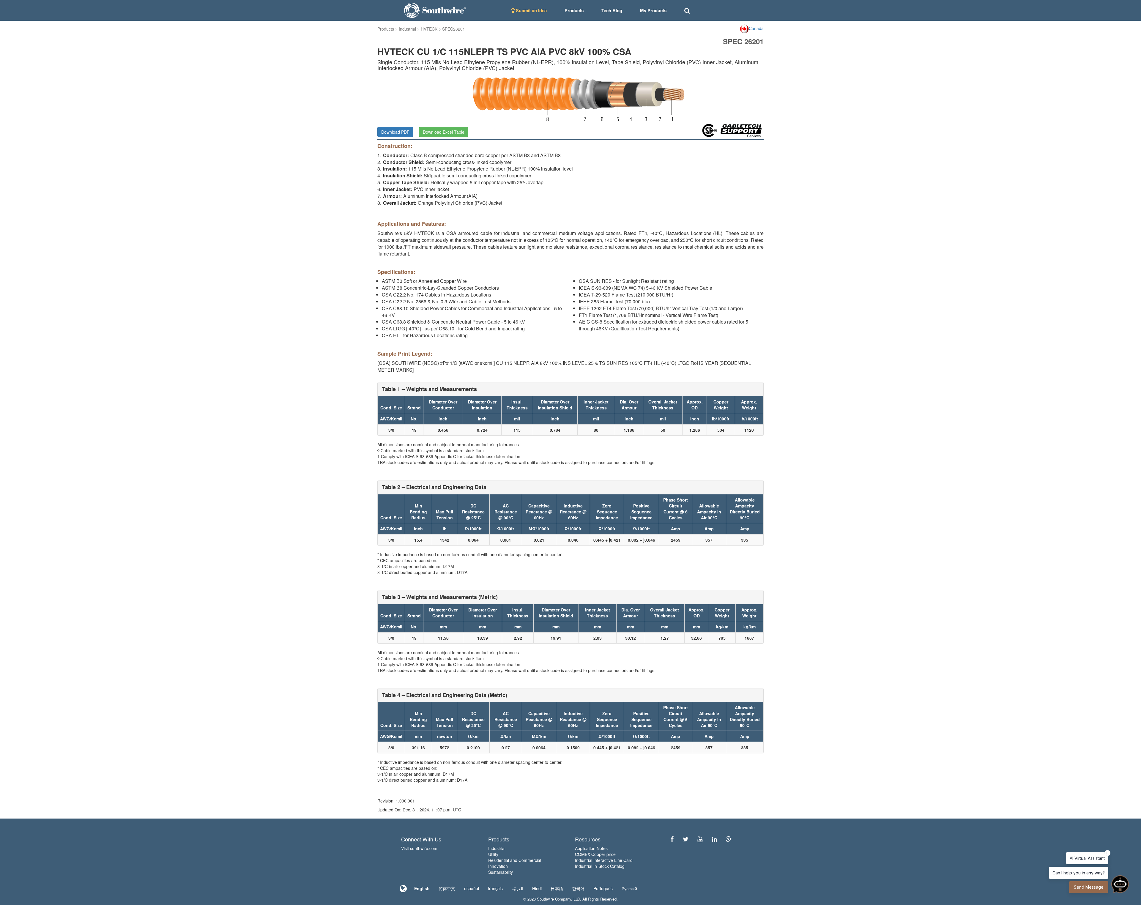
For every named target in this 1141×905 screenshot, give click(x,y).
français (495, 888)
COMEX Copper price (595, 854)
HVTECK (429, 29)
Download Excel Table (443, 132)
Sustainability (500, 872)
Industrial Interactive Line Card (604, 860)
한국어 (578, 888)
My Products (653, 10)
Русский (629, 888)
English (422, 888)
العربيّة (517, 888)
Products (385, 29)
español (471, 888)
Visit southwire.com (419, 848)
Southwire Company (554, 899)
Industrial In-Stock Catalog (600, 866)
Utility (493, 854)
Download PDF (395, 132)
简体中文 (447, 888)
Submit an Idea (531, 10)
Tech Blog (611, 10)
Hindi (537, 888)
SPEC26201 (453, 29)
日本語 (557, 888)
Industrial (407, 29)
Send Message (1089, 887)
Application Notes (591, 848)
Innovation (498, 866)
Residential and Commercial (514, 860)
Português (603, 888)
